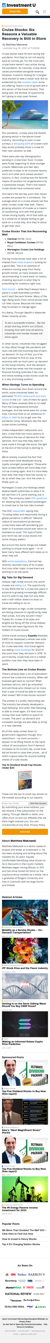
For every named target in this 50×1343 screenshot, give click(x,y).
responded (19, 511)
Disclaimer (33, 1319)
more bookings (22, 649)
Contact (13, 1319)
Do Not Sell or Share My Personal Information (22, 1324)
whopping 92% (22, 143)
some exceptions (17, 561)
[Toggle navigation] (44, 11)
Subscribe (15, 11)
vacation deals (30, 82)
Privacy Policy (37, 825)
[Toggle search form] (37, 11)
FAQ (45, 1324)
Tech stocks (8, 289)
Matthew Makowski (16, 44)
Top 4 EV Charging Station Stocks (21, 1244)
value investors (25, 262)
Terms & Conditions (25, 1327)
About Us (6, 1319)
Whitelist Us (42, 1319)
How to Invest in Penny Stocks (19, 1239)
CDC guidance (39, 498)
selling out (20, 585)
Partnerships (23, 1319)
